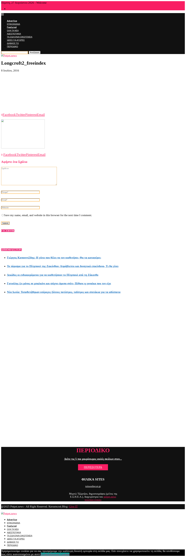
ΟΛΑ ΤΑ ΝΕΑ (13, 30)
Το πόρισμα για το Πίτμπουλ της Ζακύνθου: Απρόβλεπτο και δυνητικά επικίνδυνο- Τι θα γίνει (62, 266)
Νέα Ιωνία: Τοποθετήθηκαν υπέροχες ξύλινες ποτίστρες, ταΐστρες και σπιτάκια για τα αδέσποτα (63, 292)
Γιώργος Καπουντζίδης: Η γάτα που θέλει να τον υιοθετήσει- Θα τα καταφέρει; (54, 257)
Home (9, 9)
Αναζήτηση (34, 52)
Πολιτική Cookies (59, 554)
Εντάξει (45, 554)
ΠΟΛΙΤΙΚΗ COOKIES (93, 500)
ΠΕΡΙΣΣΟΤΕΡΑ (93, 467)
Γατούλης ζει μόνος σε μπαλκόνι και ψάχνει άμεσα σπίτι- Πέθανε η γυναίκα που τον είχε (59, 283)
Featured (12, 27)
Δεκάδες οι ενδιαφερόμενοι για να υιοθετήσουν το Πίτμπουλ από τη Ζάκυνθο (52, 274)
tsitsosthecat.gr (93, 486)
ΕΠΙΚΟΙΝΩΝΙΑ (13, 24)
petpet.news (110, 496)
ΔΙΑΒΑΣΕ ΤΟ (13, 43)
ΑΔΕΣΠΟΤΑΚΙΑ (14, 34)
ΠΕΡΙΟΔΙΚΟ (12, 46)
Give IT (73, 506)
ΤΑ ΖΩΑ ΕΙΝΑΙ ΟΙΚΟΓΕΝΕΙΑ (19, 37)
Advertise (12, 21)
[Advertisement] (93, 92)
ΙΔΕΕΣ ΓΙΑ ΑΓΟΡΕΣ (16, 40)
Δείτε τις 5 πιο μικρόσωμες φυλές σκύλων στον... (93, 458)
